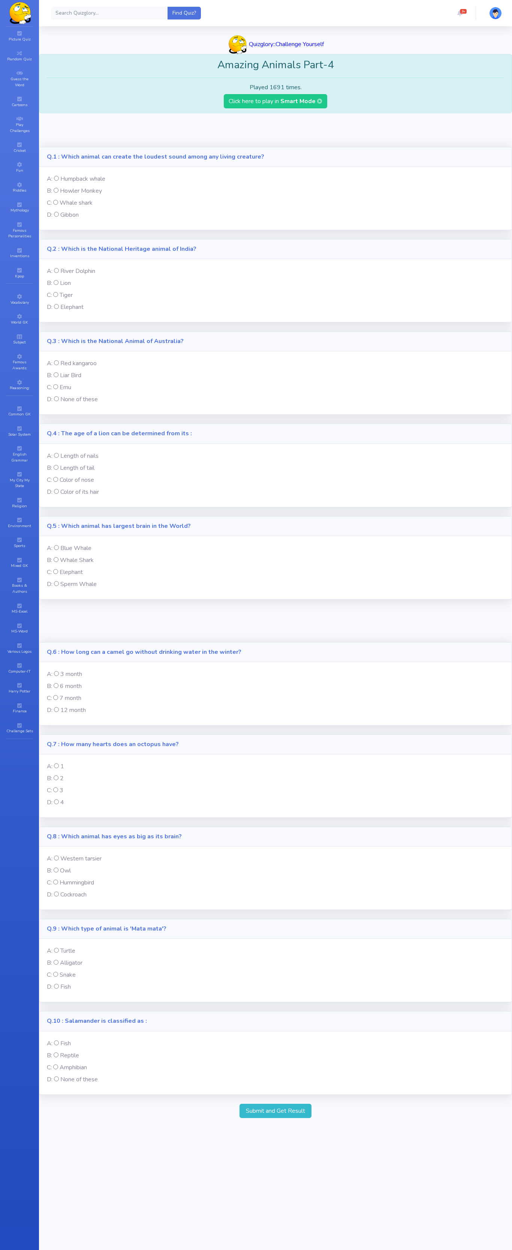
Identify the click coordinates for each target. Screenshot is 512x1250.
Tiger (66, 295)
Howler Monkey (81, 191)
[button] (460, 13)
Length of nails (79, 456)
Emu (65, 387)
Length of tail (77, 468)
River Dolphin (77, 271)
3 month (71, 674)
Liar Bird (70, 375)
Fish (65, 987)
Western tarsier (81, 858)
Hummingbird (77, 882)
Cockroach (73, 894)
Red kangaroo (78, 363)
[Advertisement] (275, 130)
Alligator (71, 963)
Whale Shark (77, 560)
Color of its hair (79, 492)
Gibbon (69, 215)
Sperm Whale (78, 584)
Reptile (69, 1055)
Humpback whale (82, 179)
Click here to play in (273, 101)
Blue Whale (75, 548)
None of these (79, 399)
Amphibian (73, 1067)
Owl (65, 870)
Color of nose (77, 480)
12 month (73, 710)
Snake (68, 975)
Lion (65, 283)
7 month (70, 698)
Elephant (72, 307)
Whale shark (76, 203)
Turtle (67, 951)
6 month (71, 686)
